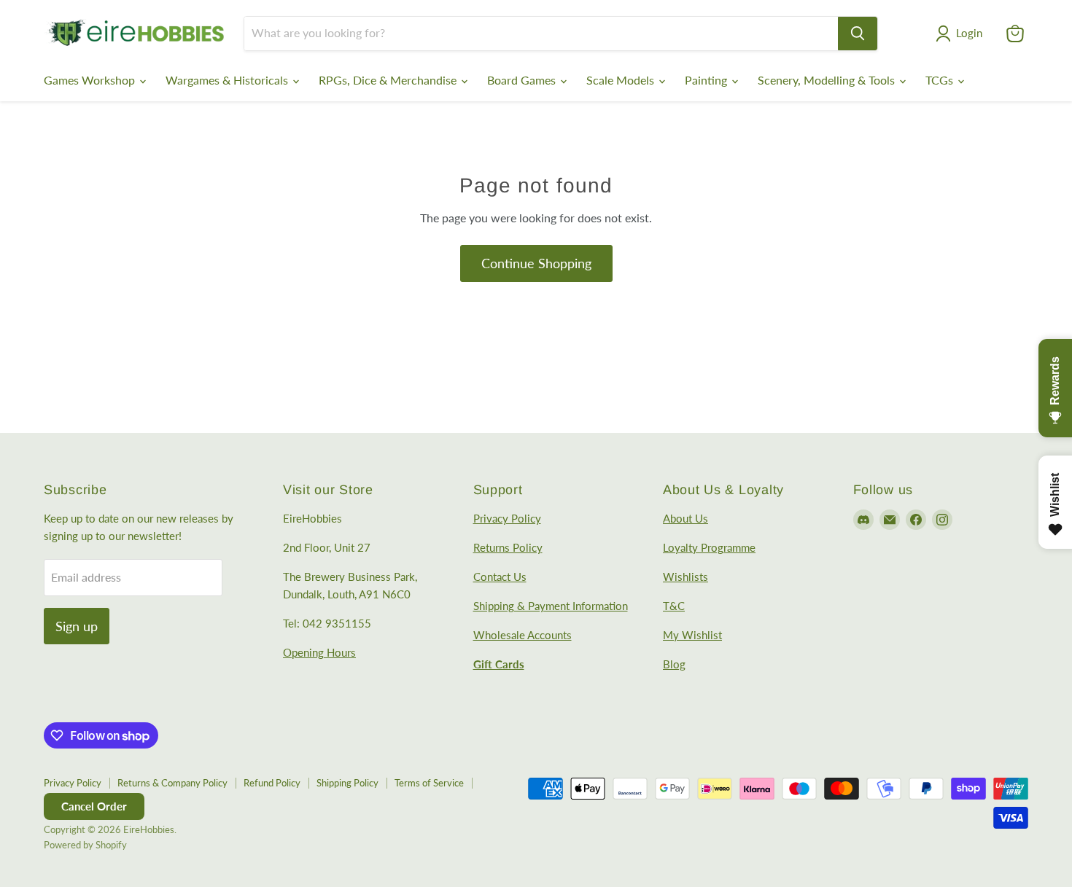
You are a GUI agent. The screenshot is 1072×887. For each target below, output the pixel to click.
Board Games (523, 80)
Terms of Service (429, 783)
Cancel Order (94, 806)
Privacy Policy (507, 518)
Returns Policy (508, 547)
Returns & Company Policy (172, 783)
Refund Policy (272, 783)
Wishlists (685, 576)
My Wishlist (692, 634)
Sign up (76, 626)
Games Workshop (91, 80)
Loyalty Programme (709, 547)
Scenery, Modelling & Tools (828, 80)
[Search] (857, 33)
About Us (685, 518)
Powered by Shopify (85, 845)
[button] (962, 33)
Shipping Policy (347, 783)
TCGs (940, 80)
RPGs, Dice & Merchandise (389, 80)
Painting (707, 80)
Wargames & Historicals (228, 80)
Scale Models (621, 80)
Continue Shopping (536, 263)
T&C (674, 605)
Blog (674, 664)
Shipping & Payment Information (550, 605)
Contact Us (500, 576)
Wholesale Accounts (522, 634)
